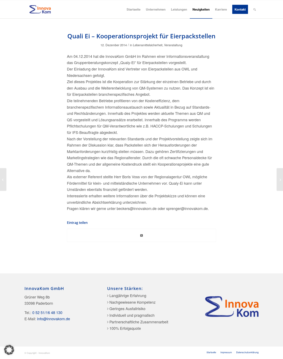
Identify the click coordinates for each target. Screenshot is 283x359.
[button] (9, 350)
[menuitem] (133, 9)
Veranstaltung (173, 45)
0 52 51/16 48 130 (47, 312)
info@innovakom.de (53, 318)
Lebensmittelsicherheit (147, 45)
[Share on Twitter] (141, 235)
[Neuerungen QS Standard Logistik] (3, 179)
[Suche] (255, 9)
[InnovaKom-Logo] (40, 9)
